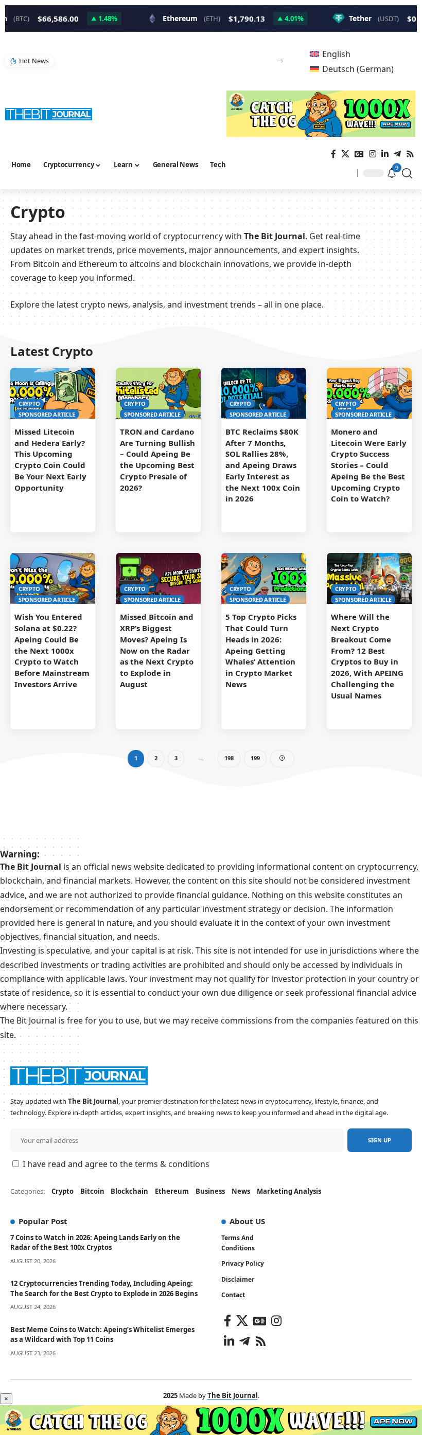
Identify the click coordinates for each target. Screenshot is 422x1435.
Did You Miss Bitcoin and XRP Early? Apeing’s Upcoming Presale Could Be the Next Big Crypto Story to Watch (162, 61)
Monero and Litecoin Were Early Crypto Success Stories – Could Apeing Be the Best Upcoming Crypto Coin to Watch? (369, 465)
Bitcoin (92, 1191)
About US (247, 1221)
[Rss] (410, 154)
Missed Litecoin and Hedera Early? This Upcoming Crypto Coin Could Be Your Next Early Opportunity (50, 459)
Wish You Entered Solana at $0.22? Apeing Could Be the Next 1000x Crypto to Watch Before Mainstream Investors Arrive (52, 650)
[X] (345, 154)
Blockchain (129, 1191)
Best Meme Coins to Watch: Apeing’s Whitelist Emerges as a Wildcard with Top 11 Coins (102, 1334)
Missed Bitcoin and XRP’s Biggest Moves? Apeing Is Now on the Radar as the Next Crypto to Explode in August (157, 650)
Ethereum (172, 1191)
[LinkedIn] (385, 154)
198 (229, 758)
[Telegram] (397, 154)
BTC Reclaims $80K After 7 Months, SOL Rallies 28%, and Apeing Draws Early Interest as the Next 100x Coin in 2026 (262, 465)
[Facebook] (333, 154)
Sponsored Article (47, 414)
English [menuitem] (336, 54)
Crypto (29, 403)
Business (210, 1191)
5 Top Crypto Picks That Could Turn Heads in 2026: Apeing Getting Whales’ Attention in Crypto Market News (260, 650)
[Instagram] (372, 154)
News (241, 1191)
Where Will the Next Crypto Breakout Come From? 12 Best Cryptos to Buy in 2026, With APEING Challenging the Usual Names (367, 656)
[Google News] (359, 154)
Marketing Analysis (289, 1191)
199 (255, 758)
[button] (279, 61)
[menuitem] (330, 53)
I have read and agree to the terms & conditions (116, 1164)
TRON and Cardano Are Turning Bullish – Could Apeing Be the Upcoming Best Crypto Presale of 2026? (157, 459)
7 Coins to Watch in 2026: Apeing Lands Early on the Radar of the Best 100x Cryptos (95, 1242)
